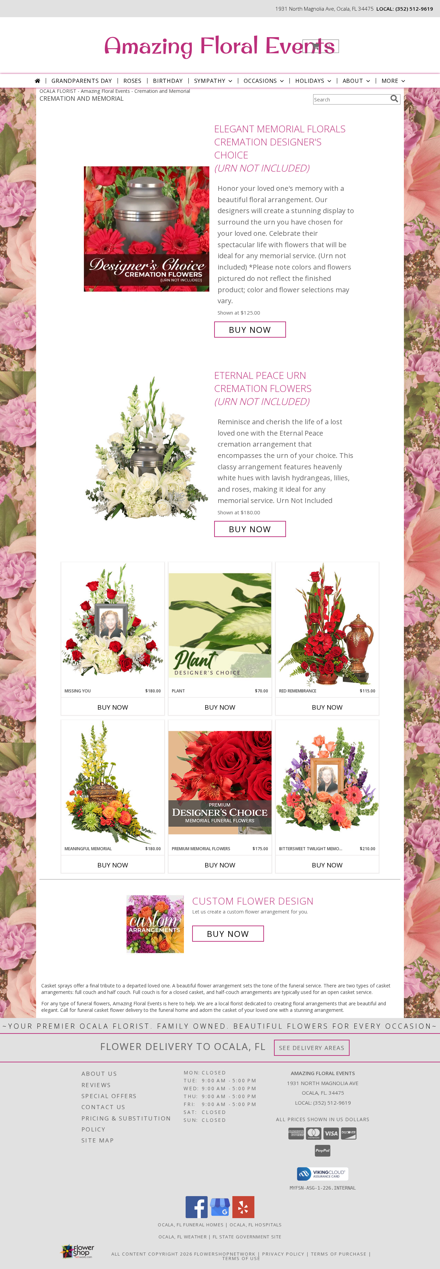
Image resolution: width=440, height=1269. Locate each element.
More (390, 81)
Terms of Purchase (339, 1254)
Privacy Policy (283, 1254)
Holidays (309, 81)
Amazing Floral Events (219, 45)
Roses (132, 81)
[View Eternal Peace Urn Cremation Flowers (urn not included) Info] (147, 452)
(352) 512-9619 (414, 8)
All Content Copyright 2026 (151, 1254)
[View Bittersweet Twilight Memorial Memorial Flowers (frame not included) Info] (327, 782)
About (353, 81)
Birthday (168, 81)
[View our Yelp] (243, 1216)
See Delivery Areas (312, 1048)
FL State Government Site (247, 1237)
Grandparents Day (82, 81)
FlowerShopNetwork (225, 1254)
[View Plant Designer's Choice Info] (220, 625)
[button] (320, 46)
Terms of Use (241, 1258)
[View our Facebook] (197, 1216)
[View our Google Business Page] (220, 1216)
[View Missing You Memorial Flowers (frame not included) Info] (112, 625)
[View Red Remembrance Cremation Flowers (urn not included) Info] (327, 624)
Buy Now (250, 329)
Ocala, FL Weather (182, 1237)
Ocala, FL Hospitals (256, 1225)
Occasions (260, 81)
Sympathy (210, 81)
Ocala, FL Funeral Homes (191, 1225)
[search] (394, 99)
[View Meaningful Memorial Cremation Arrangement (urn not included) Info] (112, 782)
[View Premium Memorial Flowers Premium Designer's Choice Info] (220, 782)
